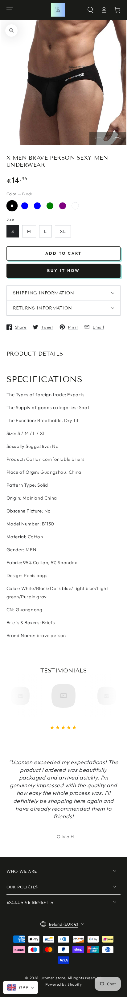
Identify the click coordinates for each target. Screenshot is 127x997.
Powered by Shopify (63, 984)
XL (63, 231)
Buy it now (63, 270)
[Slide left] (98, 138)
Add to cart (63, 253)
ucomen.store (53, 977)
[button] (90, 10)
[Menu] (9, 10)
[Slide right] (117, 138)
